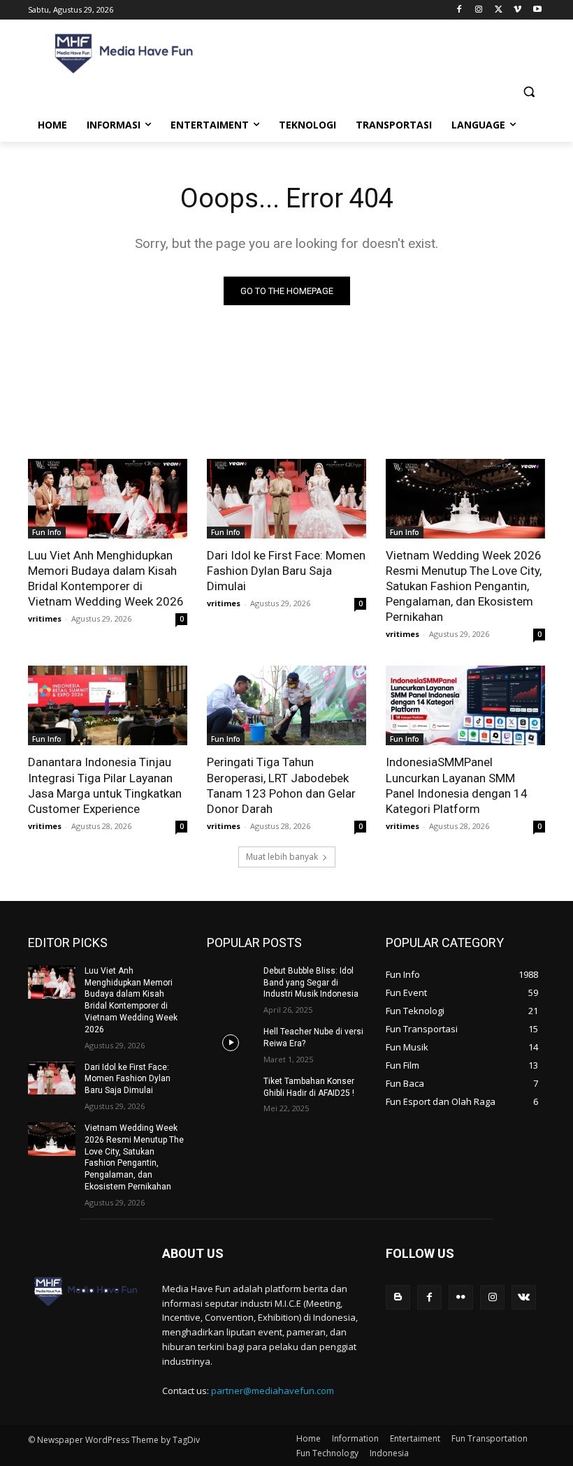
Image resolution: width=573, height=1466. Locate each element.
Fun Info (46, 532)
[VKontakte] (524, 1297)
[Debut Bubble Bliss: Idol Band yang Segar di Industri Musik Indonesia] (230, 982)
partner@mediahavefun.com (272, 1390)
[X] (499, 10)
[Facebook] (459, 10)
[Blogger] (398, 1297)
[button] (528, 91)
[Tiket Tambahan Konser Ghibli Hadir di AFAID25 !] (230, 1092)
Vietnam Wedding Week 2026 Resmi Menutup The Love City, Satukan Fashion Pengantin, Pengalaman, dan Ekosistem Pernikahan (464, 586)
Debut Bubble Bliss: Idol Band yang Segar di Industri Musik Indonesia (310, 982)
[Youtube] (537, 10)
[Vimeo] (517, 10)
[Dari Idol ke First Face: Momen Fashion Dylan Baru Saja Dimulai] (286, 498)
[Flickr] (461, 1297)
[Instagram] (479, 10)
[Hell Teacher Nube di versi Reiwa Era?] (230, 1043)
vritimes (44, 618)
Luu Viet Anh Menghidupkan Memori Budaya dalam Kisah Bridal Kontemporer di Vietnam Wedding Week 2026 (106, 578)
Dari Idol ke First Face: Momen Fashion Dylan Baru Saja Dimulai (286, 570)
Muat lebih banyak (282, 857)
